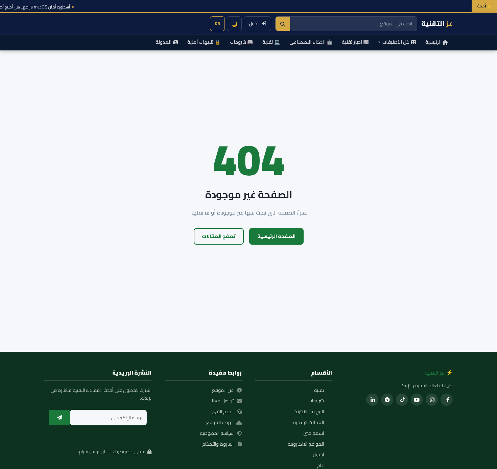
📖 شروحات (241, 42)
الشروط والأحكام (218, 444)
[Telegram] (387, 400)
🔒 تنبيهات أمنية (203, 42)
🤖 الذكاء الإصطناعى (310, 42)
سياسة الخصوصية (217, 433)
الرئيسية (433, 42)
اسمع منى (313, 433)
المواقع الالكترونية (306, 444)
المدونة (163, 42)
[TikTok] (402, 400)
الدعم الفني (223, 412)
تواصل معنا (223, 401)
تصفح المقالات (219, 236)
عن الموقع (223, 390)
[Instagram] (432, 400)
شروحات (316, 401)
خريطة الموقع (220, 423)
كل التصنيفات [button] (393, 42)
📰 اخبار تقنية (355, 42)
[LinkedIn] (372, 400)
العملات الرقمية (308, 423)
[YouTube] (417, 400)
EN (217, 23)
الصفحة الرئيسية (276, 236)
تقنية (319, 390)
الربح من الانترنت (308, 412)
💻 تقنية (271, 42)
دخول (254, 23)
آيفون (318, 455)
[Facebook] (447, 400)
